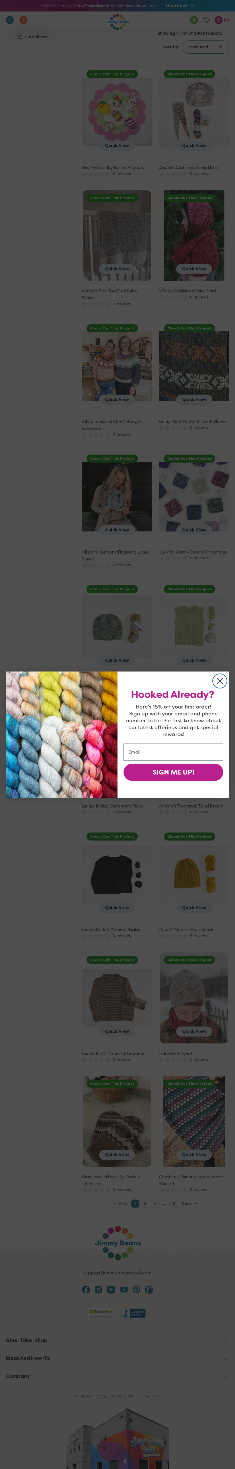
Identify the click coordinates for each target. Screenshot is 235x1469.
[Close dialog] (220, 681)
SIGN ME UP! (173, 772)
